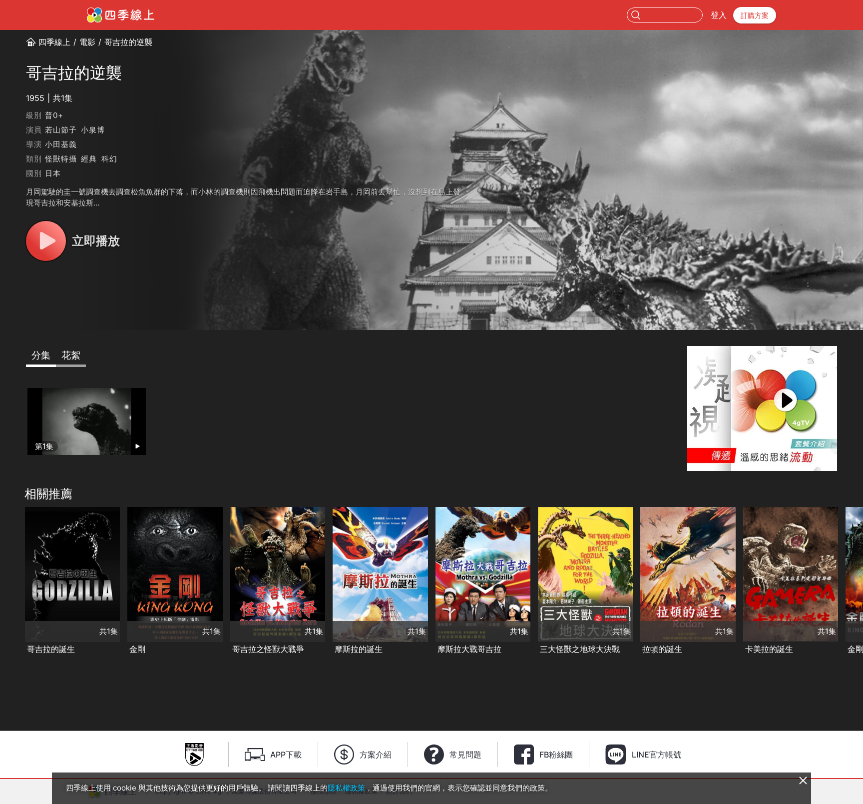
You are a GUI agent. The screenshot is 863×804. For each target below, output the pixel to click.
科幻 (109, 159)
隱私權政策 (346, 787)
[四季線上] (120, 15)
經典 (89, 159)
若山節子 (60, 129)
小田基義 (60, 144)
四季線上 (54, 42)
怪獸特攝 (60, 159)
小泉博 (92, 129)
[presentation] (10, 581)
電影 (87, 42)
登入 (719, 15)
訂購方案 (755, 15)
